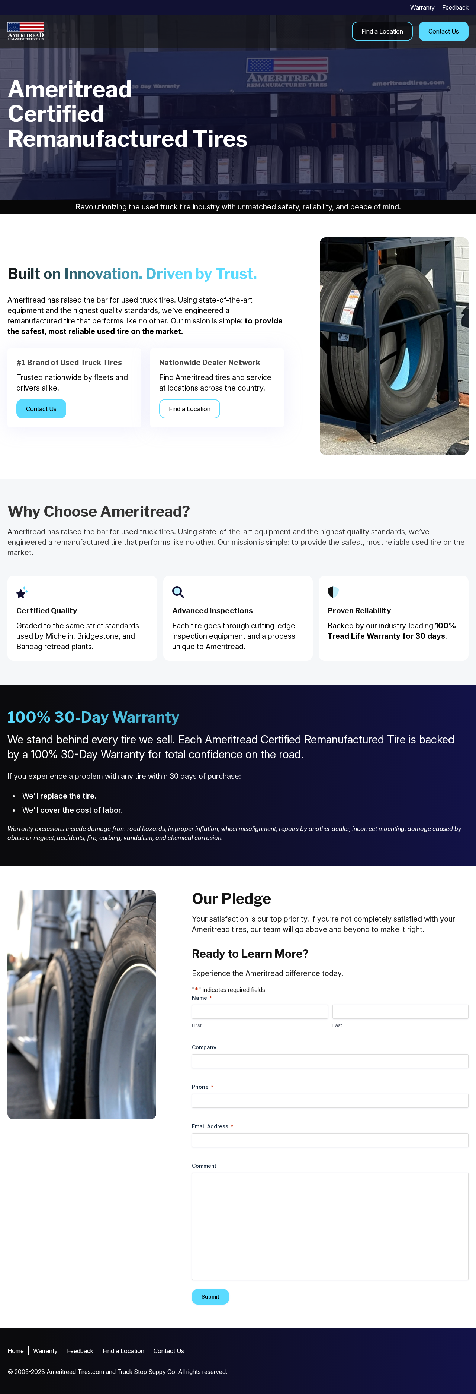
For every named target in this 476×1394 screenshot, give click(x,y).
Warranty (422, 7)
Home (15, 1351)
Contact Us (443, 31)
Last (337, 1025)
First (197, 1025)
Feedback (455, 7)
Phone (202, 1087)
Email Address (212, 1126)
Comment (204, 1166)
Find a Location (382, 31)
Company (204, 1047)
